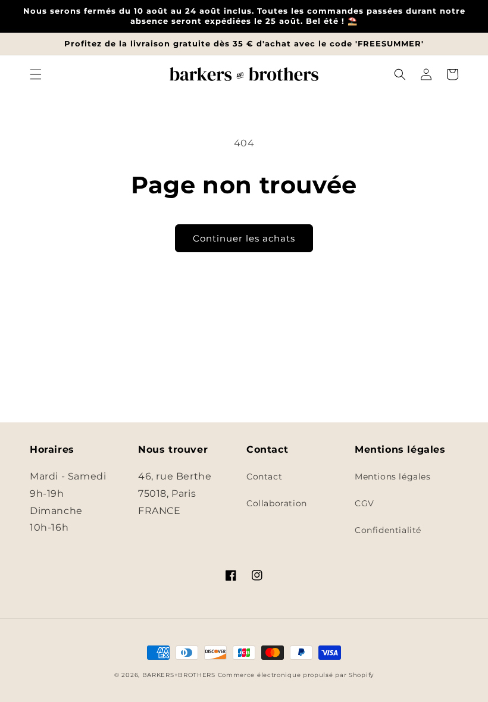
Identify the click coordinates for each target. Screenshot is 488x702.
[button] (36, 74)
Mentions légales (393, 476)
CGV (364, 503)
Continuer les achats (244, 238)
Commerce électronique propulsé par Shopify (296, 675)
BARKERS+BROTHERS (178, 675)
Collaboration (276, 503)
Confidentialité (388, 530)
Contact (264, 476)
